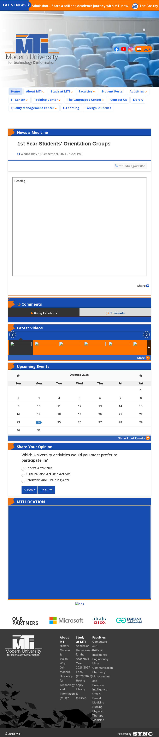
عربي (147, 49)
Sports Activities (39, 468)
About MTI (34, 91)
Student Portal (112, 91)
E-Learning (71, 108)
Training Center (46, 100)
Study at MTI (61, 91)
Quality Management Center (33, 108)
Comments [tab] (117, 313)
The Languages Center (84, 100)
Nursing (97, 706)
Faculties (86, 91)
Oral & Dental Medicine (98, 698)
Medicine (98, 719)
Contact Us (118, 100)
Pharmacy (99, 672)
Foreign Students (100, 108)
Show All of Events (131, 438)
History (64, 645)
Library (138, 100)
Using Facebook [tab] (45, 313)
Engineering (100, 659)
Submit (29, 490)
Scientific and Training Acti (47, 480)
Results (47, 490)
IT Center (18, 100)
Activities (137, 91)
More (141, 358)
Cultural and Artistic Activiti (48, 474)
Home (16, 91)
